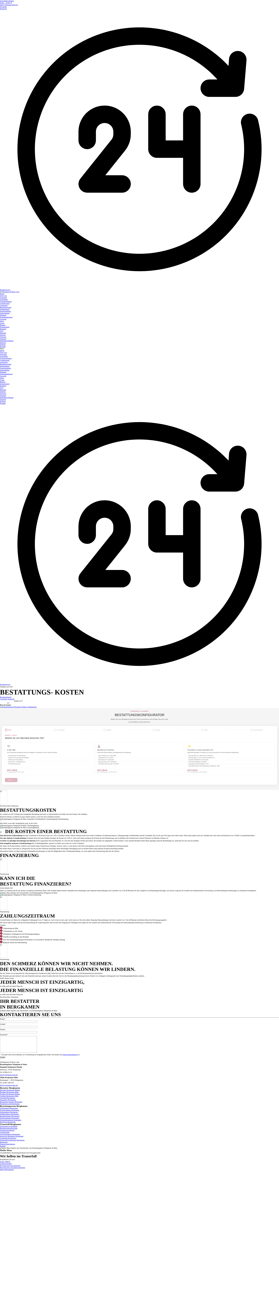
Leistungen (4, 305)
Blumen (2, 325)
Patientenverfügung (6, 341)
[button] (139, 349)
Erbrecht (3, 343)
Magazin (3, 333)
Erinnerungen (4, 327)
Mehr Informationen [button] (7, 1170)
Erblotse (3, 345)
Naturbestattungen (6, 317)
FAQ (1, 331)
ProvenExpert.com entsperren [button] (10, 1166)
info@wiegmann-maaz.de (9, 1075)
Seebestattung (4, 313)
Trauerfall (3, 298)
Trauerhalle (4, 300)
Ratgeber (3, 329)
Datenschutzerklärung (70, 1055)
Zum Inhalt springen (7, 1)
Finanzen (3, 339)
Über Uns (3, 296)
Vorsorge (3, 337)
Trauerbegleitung (6, 302)
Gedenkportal (4, 303)
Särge (2, 321)
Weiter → (11, 780)
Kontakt (3, 347)
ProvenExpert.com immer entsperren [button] (12, 1168)
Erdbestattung (4, 309)
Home (2, 294)
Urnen (2, 323)
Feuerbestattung (5, 311)
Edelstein (3, 315)
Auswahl (3, 319)
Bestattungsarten (5, 307)
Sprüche (3, 335)
